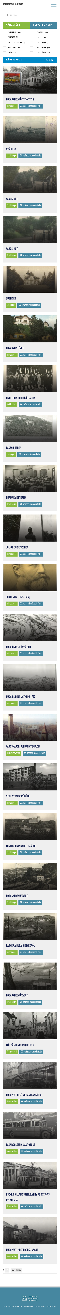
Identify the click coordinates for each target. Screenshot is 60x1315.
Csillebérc (14, 32)
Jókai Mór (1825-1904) (18, 597)
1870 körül (41, 32)
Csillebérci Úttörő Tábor (20, 398)
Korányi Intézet (15, 348)
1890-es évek (42, 42)
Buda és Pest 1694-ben (18, 647)
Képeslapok (13, 4)
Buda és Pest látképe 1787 (20, 696)
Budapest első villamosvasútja (24, 1095)
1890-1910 (41, 37)
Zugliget (11, 298)
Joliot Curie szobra (17, 547)
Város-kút (12, 199)
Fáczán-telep (13, 448)
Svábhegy (14, 53)
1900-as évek (42, 48)
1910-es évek (42, 53)
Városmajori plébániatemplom (23, 746)
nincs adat (15, 48)
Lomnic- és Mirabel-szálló (21, 846)
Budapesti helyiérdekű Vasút (22, 1250)
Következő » (16, 1270)
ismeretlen (14, 37)
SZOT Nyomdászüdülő (18, 796)
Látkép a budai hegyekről (20, 945)
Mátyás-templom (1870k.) (20, 1045)
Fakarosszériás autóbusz (20, 1144)
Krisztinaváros (16, 42)
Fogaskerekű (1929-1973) (20, 99)
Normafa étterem (16, 497)
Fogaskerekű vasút (17, 896)
